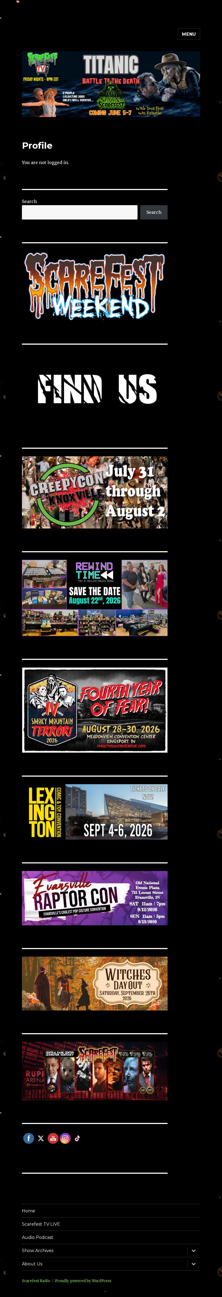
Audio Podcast (37, 1237)
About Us (32, 1263)
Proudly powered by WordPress (83, 1281)
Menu (189, 34)
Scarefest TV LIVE (41, 1224)
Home (28, 1210)
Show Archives (37, 1250)
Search (29, 201)
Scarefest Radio (36, 1281)
